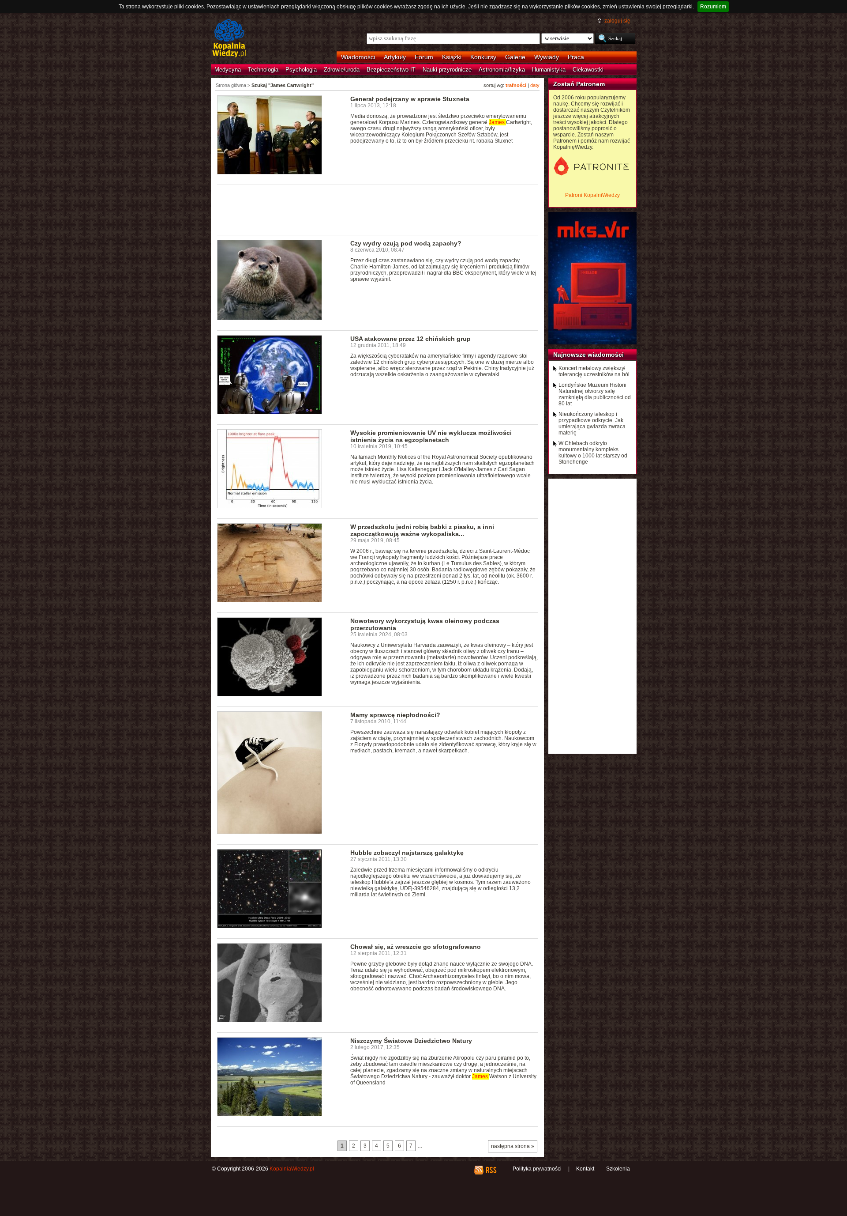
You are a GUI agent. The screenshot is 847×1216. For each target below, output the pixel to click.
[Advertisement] (377, 209)
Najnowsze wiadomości (588, 354)
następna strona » (512, 1146)
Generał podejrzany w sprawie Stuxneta (409, 98)
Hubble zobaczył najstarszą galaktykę (407, 852)
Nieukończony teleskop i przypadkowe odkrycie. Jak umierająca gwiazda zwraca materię (592, 423)
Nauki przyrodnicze (447, 69)
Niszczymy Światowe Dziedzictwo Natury (411, 1040)
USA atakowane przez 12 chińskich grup (410, 338)
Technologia (263, 69)
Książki (451, 56)
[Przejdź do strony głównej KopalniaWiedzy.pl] (229, 39)
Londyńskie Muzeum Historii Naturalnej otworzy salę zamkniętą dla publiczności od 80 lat (594, 394)
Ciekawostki (588, 69)
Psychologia (301, 69)
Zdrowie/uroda (342, 69)
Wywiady (546, 56)
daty (535, 85)
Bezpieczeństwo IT (391, 69)
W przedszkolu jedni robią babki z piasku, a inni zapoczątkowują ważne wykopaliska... (422, 530)
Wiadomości (358, 56)
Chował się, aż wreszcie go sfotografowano (415, 946)
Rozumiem (713, 7)
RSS (490, 1170)
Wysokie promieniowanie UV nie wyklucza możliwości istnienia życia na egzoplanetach (431, 436)
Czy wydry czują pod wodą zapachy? (405, 243)
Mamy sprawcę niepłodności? (395, 714)
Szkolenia (618, 1169)
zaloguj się (617, 21)
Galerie (515, 56)
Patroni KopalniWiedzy (592, 195)
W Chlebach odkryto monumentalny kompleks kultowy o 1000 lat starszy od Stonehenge (592, 452)
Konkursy (483, 56)
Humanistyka (549, 69)
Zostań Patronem (579, 83)
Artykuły (395, 56)
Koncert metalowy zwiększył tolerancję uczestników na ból (594, 371)
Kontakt (585, 1169)
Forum (424, 56)
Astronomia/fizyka (502, 69)
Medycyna (227, 69)
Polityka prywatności (537, 1169)
